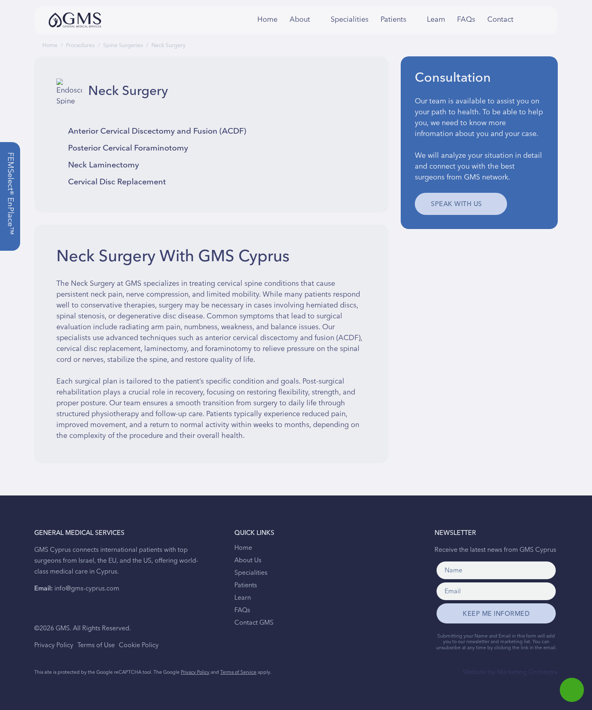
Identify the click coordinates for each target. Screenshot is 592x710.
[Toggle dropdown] (316, 19)
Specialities (349, 19)
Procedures (80, 45)
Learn (436, 19)
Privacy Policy (53, 645)
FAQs (466, 19)
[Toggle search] (524, 20)
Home (267, 19)
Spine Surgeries (123, 45)
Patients (245, 585)
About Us (247, 560)
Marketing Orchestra (527, 672)
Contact (498, 19)
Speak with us (456, 204)
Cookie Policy (139, 645)
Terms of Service (238, 672)
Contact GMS (253, 622)
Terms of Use (96, 645)
